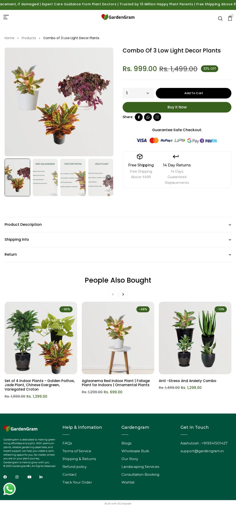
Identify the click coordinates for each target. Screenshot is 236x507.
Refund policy (74, 466)
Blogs (126, 443)
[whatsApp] (148, 117)
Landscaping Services (140, 466)
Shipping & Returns (79, 459)
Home (9, 38)
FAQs (67, 443)
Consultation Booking (140, 474)
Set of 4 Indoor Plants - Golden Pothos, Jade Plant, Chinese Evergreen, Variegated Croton (40, 385)
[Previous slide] (113, 294)
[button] (17, 178)
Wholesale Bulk (135, 451)
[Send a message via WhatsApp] (9, 489)
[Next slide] (108, 177)
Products (29, 38)
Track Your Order (77, 482)
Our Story (129, 459)
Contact (69, 474)
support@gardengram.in (202, 451)
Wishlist (128, 482)
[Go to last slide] (9, 177)
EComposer (124, 503)
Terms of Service (76, 451)
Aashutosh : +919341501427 (203, 443)
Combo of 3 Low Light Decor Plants (71, 38)
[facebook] (139, 117)
